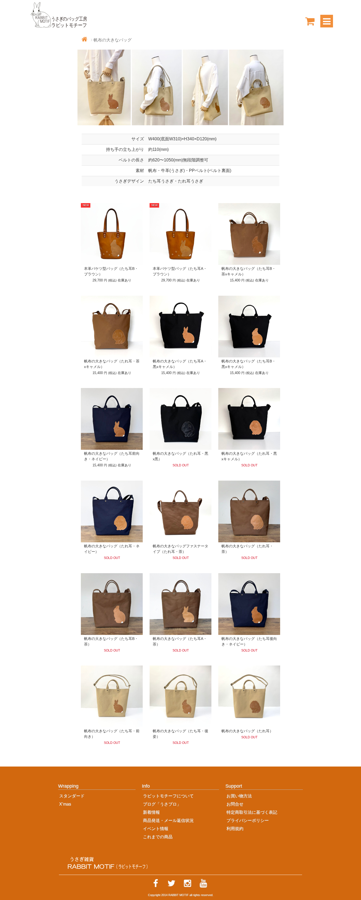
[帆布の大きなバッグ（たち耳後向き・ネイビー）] (249, 604)
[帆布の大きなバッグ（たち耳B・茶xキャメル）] (249, 234)
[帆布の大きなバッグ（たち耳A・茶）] (180, 604)
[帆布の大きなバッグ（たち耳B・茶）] (112, 604)
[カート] (310, 21)
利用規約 (234, 828)
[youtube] (203, 883)
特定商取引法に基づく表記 (251, 812)
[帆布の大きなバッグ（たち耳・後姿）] (180, 696)
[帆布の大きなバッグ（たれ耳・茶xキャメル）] (112, 326)
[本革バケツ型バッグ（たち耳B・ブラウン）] (112, 234)
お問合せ (234, 804)
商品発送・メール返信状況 (168, 820)
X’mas (65, 804)
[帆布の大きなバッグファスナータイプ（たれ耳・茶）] (180, 511)
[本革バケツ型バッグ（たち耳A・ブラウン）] (180, 234)
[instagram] (187, 883)
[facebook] (155, 883)
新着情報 (151, 812)
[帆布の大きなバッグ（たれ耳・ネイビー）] (112, 511)
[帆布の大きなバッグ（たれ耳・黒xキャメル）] (249, 419)
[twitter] (171, 883)
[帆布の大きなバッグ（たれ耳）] (249, 696)
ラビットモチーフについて (168, 796)
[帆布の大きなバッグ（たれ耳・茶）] (249, 511)
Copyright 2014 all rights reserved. (180, 895)
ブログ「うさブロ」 (162, 804)
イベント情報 (155, 828)
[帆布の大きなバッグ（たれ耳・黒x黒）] (180, 419)
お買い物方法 (239, 796)
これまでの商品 (158, 837)
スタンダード (72, 796)
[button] (97, 788)
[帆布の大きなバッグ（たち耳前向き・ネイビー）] (112, 419)
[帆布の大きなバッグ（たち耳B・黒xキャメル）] (249, 326)
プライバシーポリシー (247, 820)
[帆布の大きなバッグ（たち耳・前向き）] (112, 696)
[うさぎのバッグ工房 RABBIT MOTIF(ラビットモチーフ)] (58, 14)
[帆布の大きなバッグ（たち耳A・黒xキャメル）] (180, 326)
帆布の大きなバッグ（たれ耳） (247, 731)
